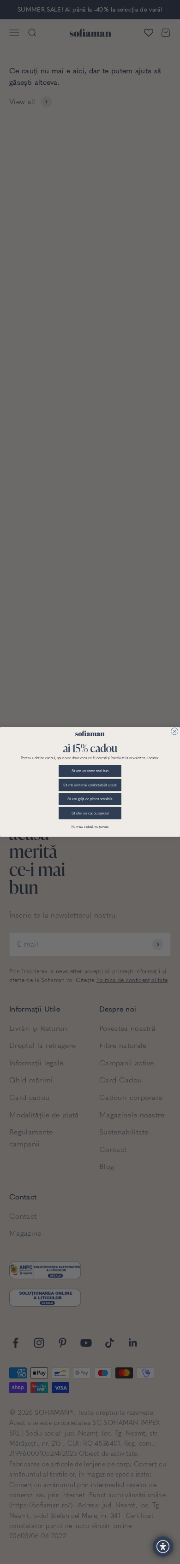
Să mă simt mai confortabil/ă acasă (89, 785)
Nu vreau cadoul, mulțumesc (90, 827)
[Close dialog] (174, 731)
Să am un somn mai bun (90, 771)
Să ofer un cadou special (90, 813)
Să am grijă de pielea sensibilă (90, 799)
